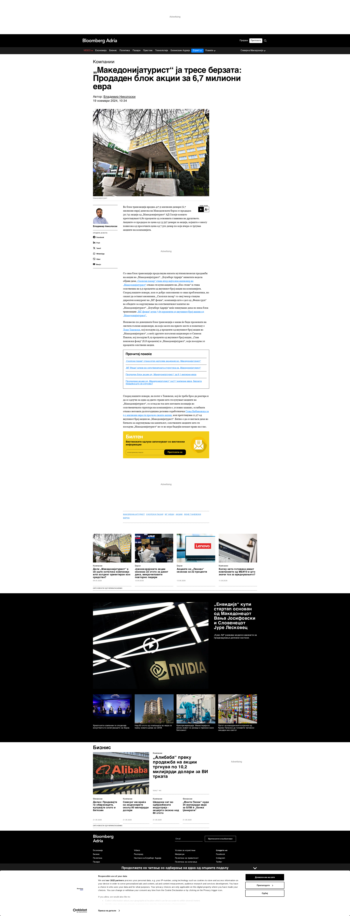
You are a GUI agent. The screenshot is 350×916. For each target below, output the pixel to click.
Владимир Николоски (119, 96)
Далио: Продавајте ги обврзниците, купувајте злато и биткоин (105, 806)
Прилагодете (263, 885)
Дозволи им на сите (265, 877)
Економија (101, 51)
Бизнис (113, 51)
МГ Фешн (169, 514)
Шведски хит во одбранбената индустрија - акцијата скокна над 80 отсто (166, 807)
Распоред (138, 854)
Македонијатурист (134, 514)
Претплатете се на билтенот (220, 839)
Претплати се (175, 452)
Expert (196, 51)
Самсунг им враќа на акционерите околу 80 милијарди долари (136, 806)
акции (179, 514)
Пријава (244, 41)
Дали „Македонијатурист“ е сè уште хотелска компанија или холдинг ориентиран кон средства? (111, 573)
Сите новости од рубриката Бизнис (107, 588)
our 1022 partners (115, 880)
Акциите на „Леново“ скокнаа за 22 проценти (192, 570)
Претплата (256, 41)
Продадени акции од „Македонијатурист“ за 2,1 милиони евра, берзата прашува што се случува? (164, 382)
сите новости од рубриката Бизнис (107, 825)
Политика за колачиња (186, 862)
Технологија (161, 51)
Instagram (220, 858)
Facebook (220, 854)
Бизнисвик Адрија (180, 51)
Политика (124, 51)
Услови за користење (185, 850)
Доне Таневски (131, 329)
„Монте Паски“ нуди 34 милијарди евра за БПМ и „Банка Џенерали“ (196, 806)
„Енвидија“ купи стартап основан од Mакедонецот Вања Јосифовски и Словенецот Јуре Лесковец (235, 616)
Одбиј (265, 893)
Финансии (97, 799)
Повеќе (209, 51)
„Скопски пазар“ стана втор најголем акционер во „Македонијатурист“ (163, 361)
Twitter (219, 862)
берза (126, 518)
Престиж (147, 51)
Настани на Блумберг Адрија (147, 858)
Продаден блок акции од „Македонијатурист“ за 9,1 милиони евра (161, 375)
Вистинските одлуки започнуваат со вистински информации (155, 443)
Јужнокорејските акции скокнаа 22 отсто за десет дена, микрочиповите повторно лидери (151, 573)
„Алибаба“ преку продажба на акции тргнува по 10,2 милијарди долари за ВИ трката (180, 767)
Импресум (179, 854)
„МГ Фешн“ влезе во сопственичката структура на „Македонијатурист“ (163, 368)
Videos (137, 850)
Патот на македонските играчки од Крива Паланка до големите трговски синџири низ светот (236, 728)
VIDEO (87, 51)
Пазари (136, 51)
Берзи (138, 566)
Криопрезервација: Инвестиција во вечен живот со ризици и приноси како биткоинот (195, 728)
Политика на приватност (187, 858)
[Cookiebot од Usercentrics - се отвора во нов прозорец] (80, 911)
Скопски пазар (154, 514)
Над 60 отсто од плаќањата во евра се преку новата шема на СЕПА (153, 727)
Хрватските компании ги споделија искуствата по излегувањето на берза (111, 727)
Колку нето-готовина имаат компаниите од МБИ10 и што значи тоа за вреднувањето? (237, 572)
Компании (97, 566)
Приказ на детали (107, 910)
